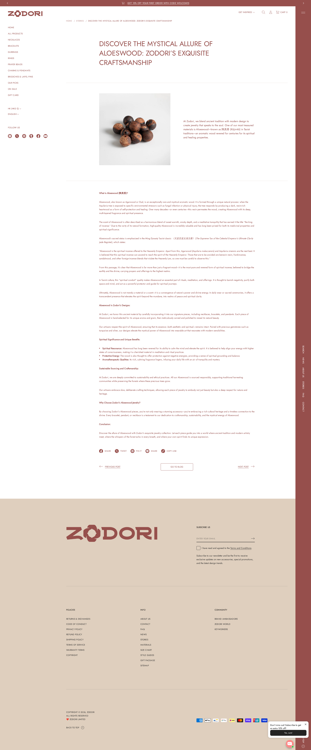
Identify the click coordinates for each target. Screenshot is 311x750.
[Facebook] (38, 136)
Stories (80, 20)
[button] (263, 12)
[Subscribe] (253, 538)
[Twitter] (17, 136)
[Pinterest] (24, 136)
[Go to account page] (270, 12)
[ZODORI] (25, 13)
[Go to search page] (263, 12)
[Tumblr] (31, 136)
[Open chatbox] (290, 744)
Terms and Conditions (240, 548)
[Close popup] (305, 724)
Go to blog (177, 466)
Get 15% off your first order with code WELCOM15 (158, 3)
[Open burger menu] (303, 12)
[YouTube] (45, 136)
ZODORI (91, 712)
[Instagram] (9, 136)
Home (69, 20)
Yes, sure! (288, 732)
